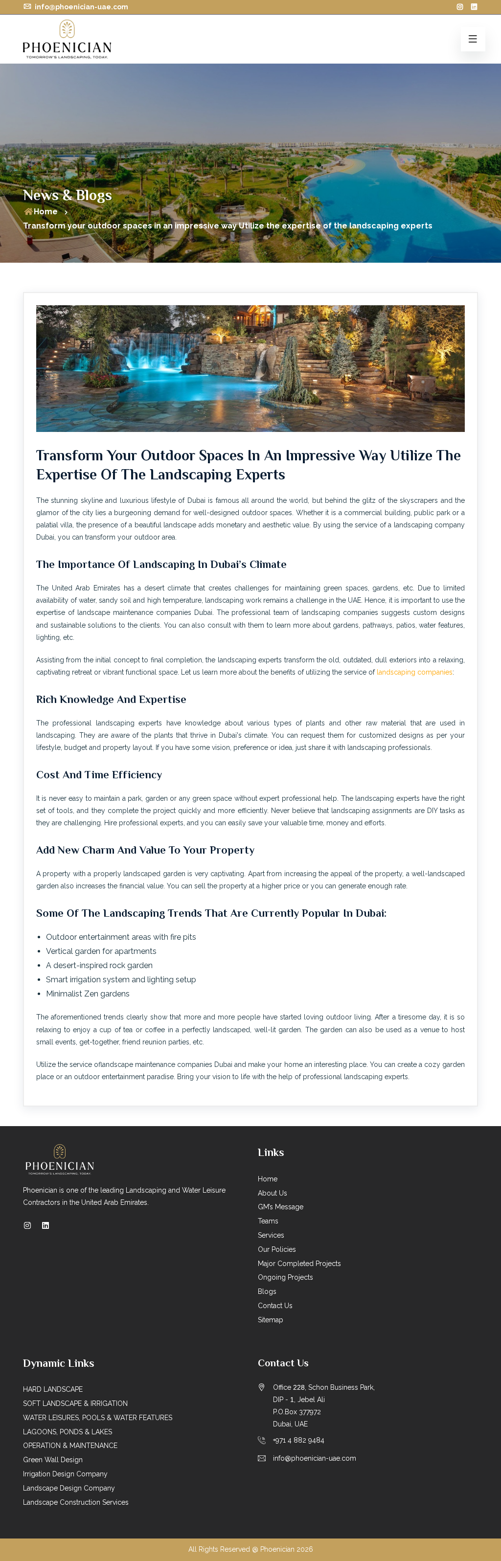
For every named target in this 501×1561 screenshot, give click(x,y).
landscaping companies (415, 672)
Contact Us (275, 1306)
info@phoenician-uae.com (80, 7)
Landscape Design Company (69, 1488)
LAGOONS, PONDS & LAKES (67, 1432)
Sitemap (270, 1320)
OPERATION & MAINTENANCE (70, 1445)
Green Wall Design (53, 1460)
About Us (272, 1193)
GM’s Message (280, 1207)
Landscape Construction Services (76, 1502)
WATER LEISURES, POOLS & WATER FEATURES (97, 1418)
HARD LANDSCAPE (53, 1389)
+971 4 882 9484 (298, 1440)
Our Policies (277, 1249)
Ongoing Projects (285, 1277)
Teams (268, 1221)
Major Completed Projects (299, 1263)
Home (46, 211)
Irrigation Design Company (65, 1474)
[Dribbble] (474, 7)
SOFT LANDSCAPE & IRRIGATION (75, 1403)
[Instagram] (460, 7)
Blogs (267, 1291)
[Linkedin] (45, 1225)
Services (271, 1235)
